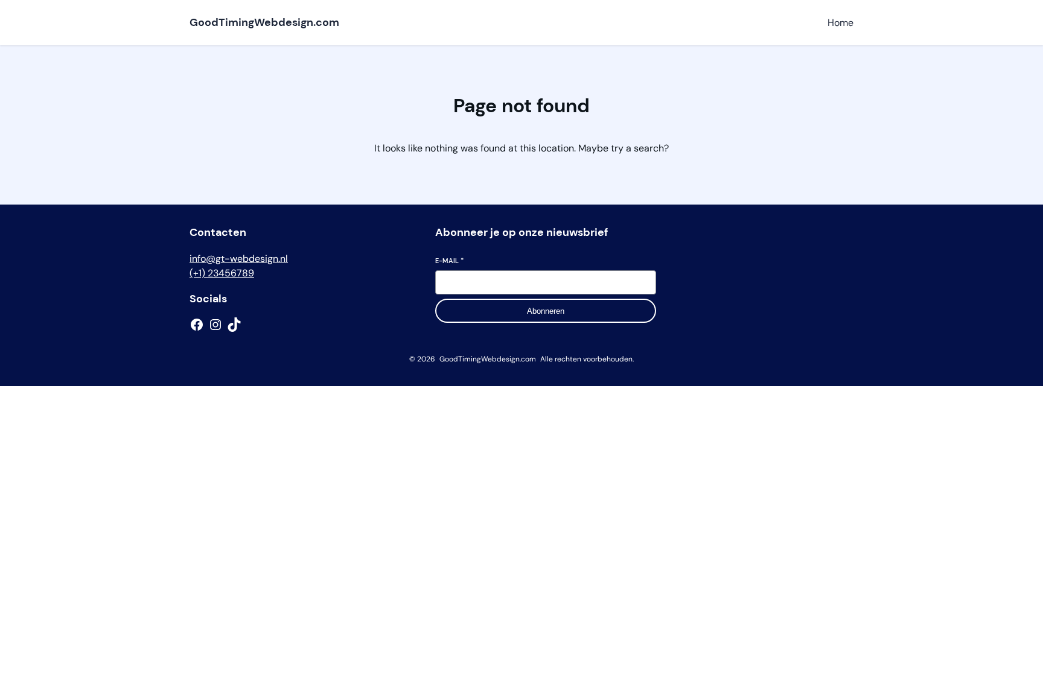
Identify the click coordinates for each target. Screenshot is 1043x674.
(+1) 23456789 (222, 273)
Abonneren (545, 311)
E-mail (449, 260)
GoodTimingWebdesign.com (264, 22)
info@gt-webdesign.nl (239, 258)
